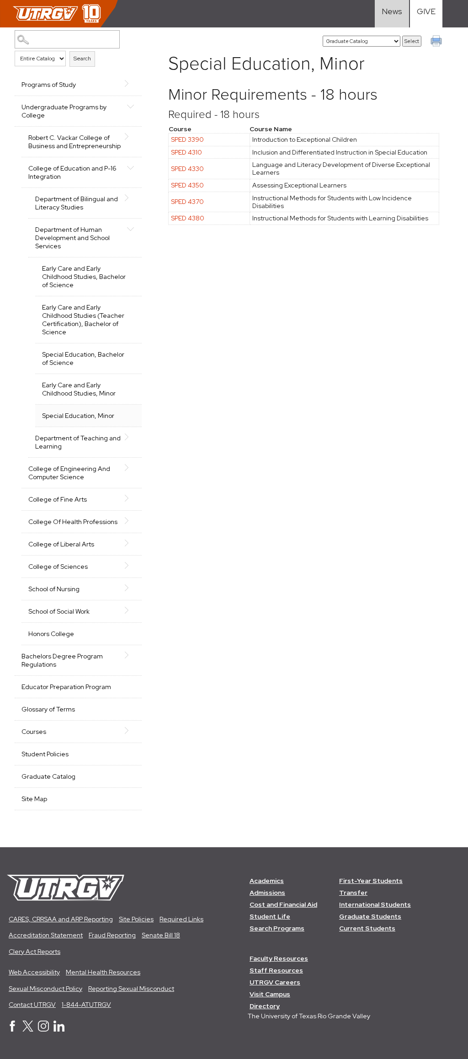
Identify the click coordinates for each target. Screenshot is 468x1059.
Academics (267, 880)
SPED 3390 (187, 139)
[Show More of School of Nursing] (130, 588)
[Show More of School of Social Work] (130, 610)
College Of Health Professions (72, 522)
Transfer (353, 892)
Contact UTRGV (32, 1004)
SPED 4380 (187, 218)
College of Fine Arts (57, 499)
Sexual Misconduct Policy (45, 988)
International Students (375, 904)
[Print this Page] (437, 42)
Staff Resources (276, 970)
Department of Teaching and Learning (78, 442)
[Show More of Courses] (130, 731)
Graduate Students (370, 916)
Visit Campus (270, 994)
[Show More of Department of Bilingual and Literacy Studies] (130, 198)
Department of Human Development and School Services (72, 237)
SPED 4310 (186, 152)
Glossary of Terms (48, 709)
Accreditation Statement (46, 935)
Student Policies (45, 754)
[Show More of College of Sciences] (130, 565)
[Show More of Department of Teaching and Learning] (130, 437)
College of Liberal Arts (61, 544)
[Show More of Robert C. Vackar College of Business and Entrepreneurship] (130, 137)
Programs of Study (48, 84)
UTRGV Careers (275, 982)
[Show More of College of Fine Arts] (130, 498)
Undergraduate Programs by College (63, 111)
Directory (265, 1006)
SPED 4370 (187, 202)
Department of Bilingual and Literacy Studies (76, 203)
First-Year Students (371, 880)
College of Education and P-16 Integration (72, 172)
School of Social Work (59, 611)
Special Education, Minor (78, 416)
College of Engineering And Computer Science (69, 473)
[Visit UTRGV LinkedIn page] (58, 1029)
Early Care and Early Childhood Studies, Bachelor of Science (84, 276)
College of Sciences (58, 566)
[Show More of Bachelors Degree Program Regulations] (130, 655)
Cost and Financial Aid (283, 904)
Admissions (267, 892)
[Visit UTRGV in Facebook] (12, 1029)
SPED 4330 (187, 169)
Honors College (51, 634)
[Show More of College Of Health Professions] (130, 521)
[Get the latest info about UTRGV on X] (27, 1029)
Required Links (181, 919)
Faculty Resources (279, 958)
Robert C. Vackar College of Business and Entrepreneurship (74, 142)
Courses (33, 731)
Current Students (367, 928)
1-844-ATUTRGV (86, 1004)
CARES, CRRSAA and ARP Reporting (61, 919)
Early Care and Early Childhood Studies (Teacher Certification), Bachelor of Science (83, 319)
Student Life (270, 916)
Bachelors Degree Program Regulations (62, 660)
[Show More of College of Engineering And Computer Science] (130, 468)
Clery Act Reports (34, 951)
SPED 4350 (187, 185)
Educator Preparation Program (66, 687)
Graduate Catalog (48, 776)
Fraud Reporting (112, 935)
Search (82, 58)
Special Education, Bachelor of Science (83, 358)
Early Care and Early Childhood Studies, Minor (79, 389)
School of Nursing (54, 589)
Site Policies (136, 919)
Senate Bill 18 (161, 935)
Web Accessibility (34, 972)
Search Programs (277, 928)
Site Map (34, 799)
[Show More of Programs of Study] (130, 84)
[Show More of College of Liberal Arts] (130, 543)
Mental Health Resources (103, 972)
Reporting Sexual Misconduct (131, 988)
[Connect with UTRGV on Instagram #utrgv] (43, 1029)
